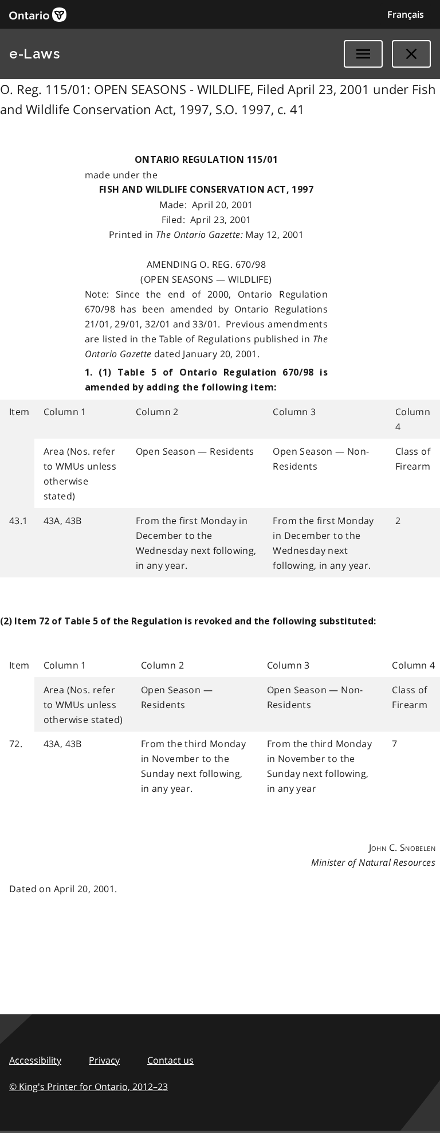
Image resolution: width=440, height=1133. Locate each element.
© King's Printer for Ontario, (88, 1086)
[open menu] (363, 54)
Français (405, 14)
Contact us (170, 1060)
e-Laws (34, 53)
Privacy (104, 1060)
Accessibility (35, 1060)
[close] (411, 54)
